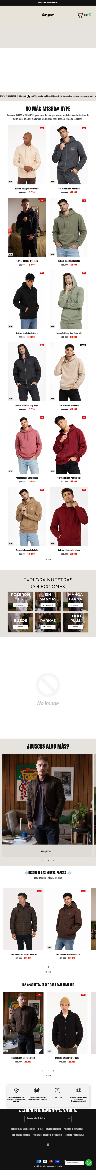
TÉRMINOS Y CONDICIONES (74, 1135)
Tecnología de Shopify (54, 1166)
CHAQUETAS (46, 851)
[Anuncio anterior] (5, 3)
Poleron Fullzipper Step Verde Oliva (69, 333)
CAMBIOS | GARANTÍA (53, 1129)
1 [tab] (44, 90)
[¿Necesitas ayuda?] (88, 1162)
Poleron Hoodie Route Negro (27, 333)
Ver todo (48, 559)
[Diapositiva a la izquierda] (42, 861)
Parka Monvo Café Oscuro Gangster (23, 955)
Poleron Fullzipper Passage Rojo (69, 478)
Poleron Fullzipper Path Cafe (27, 550)
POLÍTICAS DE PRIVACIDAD (73, 1129)
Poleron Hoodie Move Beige (69, 406)
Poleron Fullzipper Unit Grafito (69, 189)
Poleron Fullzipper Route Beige (27, 189)
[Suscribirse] (69, 1119)
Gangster (43, 1166)
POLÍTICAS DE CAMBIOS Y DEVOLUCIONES (47, 1135)
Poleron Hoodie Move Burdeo (27, 478)
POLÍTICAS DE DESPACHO (21, 1135)
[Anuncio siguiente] (91, 3)
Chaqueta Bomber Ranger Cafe (23, 1058)
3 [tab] (51, 90)
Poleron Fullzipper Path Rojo (69, 550)
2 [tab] (48, 90)
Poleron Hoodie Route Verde (69, 261)
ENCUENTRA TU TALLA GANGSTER (23, 1129)
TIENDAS (40, 1129)
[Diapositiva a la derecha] (53, 861)
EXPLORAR (19, 605)
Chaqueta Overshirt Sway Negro (67, 1058)
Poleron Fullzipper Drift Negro (27, 261)
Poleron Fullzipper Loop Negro (27, 406)
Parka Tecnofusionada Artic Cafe (67, 955)
